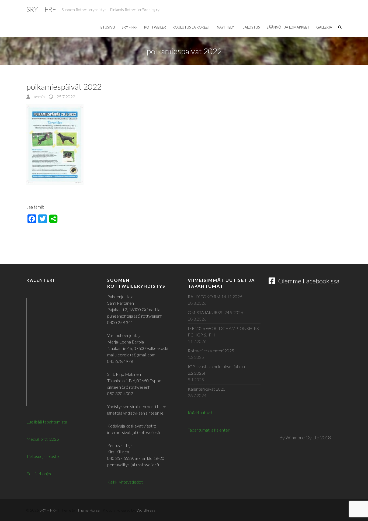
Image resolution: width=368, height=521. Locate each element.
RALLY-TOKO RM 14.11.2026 (215, 296)
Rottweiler (155, 27)
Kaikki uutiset (200, 412)
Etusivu (107, 27)
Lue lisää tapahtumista (46, 421)
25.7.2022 (65, 96)
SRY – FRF (41, 9)
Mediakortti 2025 (42, 439)
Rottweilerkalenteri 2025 (211, 350)
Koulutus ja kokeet (191, 27)
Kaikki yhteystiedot (125, 481)
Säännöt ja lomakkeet (288, 27)
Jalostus (251, 27)
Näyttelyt (226, 27)
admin (39, 96)
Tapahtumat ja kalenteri (209, 429)
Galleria (324, 27)
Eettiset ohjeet (40, 473)
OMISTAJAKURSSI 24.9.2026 (215, 312)
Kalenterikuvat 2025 (206, 388)
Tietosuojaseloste (42, 456)
